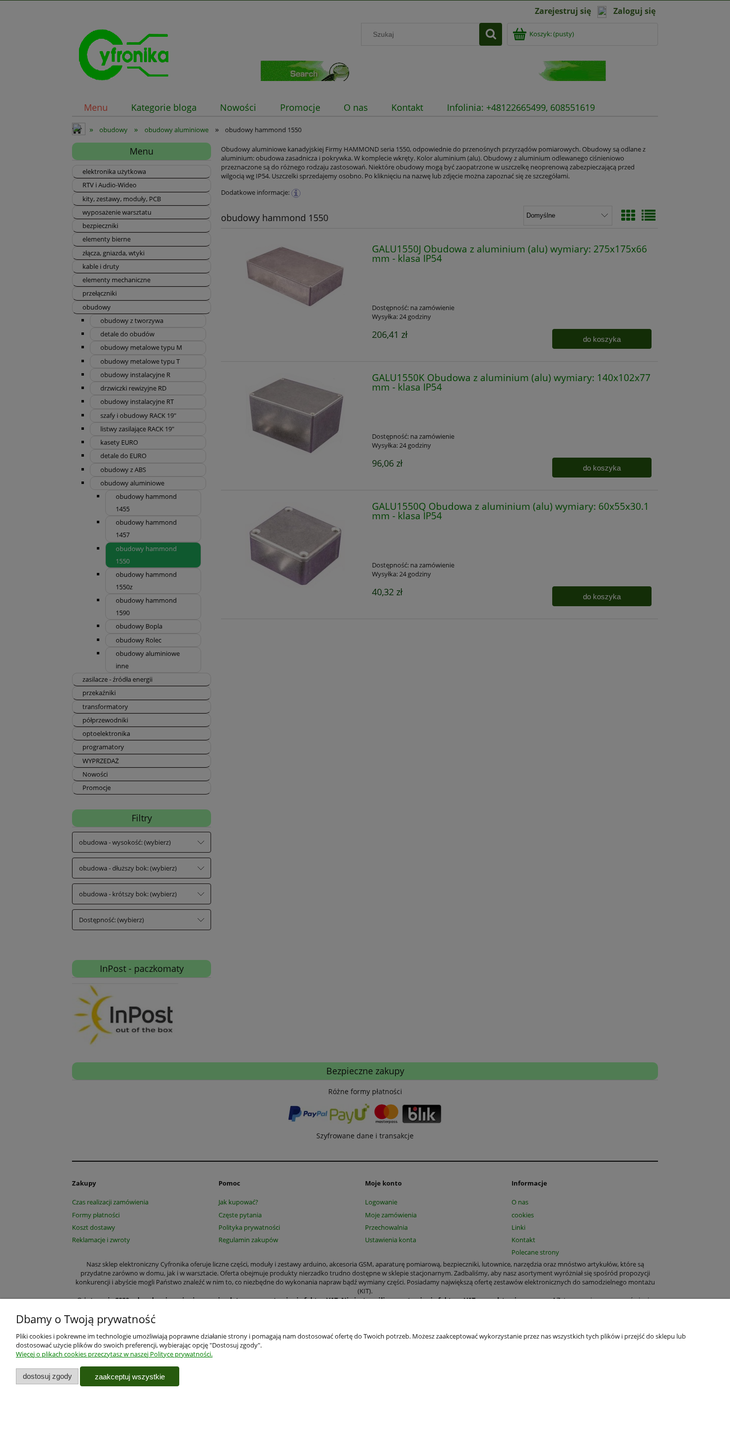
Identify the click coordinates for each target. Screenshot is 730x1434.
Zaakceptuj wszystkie (130, 1376)
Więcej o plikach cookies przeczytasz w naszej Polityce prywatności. (114, 1354)
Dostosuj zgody (47, 1376)
